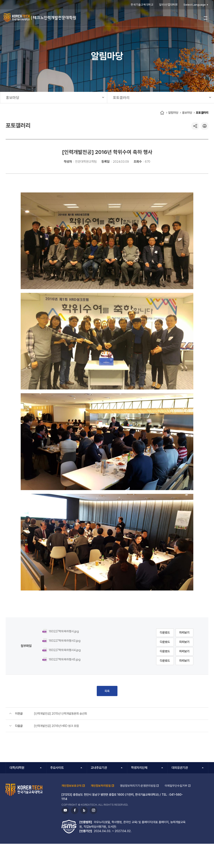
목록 (107, 691)
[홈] (162, 113)
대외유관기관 (180, 768)
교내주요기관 (99, 768)
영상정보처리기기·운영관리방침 (138, 785)
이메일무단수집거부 (176, 785)
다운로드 (165, 632)
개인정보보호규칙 (71, 785)
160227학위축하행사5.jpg (64, 659)
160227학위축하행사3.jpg (64, 640)
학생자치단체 (139, 768)
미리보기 (184, 632)
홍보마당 (187, 112)
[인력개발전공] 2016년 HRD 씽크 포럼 (56, 726)
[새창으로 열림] (107, 240)
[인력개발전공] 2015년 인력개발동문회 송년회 (60, 713)
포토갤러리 (202, 112)
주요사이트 (57, 768)
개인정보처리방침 (101, 785)
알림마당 (173, 112)
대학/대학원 (17, 768)
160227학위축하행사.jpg (64, 631)
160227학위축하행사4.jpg (65, 650)
